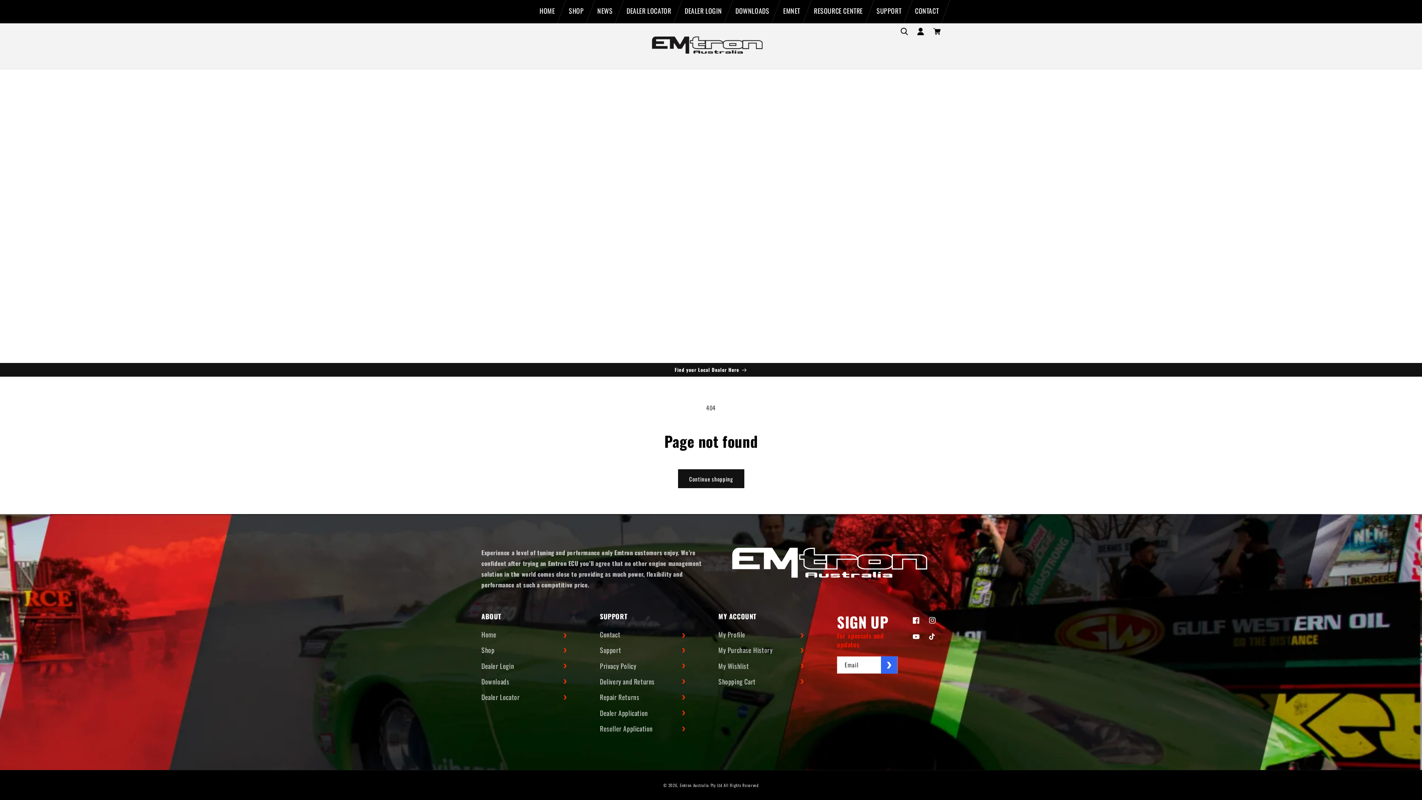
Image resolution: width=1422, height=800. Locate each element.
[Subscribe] (889, 665)
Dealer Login (497, 666)
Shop (487, 650)
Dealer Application (624, 713)
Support (610, 650)
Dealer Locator (500, 697)
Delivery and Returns (627, 681)
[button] (904, 31)
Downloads (495, 681)
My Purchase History (745, 650)
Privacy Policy (618, 666)
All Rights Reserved (741, 785)
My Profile (731, 634)
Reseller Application (626, 728)
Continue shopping (711, 479)
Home (488, 634)
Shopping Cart (737, 681)
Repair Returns (619, 697)
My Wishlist (733, 666)
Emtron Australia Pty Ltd (701, 785)
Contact (610, 634)
